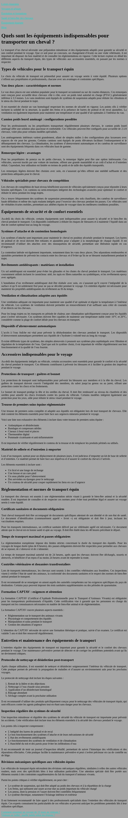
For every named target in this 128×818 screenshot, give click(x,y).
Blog (3, 27)
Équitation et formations (13, 13)
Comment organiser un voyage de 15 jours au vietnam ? (30, 812)
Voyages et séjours (11, 8)
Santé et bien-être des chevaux (17, 18)
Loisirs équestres (10, 4)
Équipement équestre (12, 22)
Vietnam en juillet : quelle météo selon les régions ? (28, 815)
